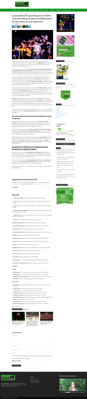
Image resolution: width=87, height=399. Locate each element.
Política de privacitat (34, 380)
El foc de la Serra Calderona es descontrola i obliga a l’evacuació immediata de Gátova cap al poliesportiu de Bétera (66, 176)
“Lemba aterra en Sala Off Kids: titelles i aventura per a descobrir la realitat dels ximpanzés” (18, 323)
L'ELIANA (57, 112)
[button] (73, 10)
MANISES (58, 111)
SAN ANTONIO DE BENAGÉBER (62, 113)
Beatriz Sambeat (16, 23)
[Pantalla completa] (84, 392)
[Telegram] (29, 26)
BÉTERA (57, 117)
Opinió (46, 10)
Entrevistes (42, 10)
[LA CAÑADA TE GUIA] (65, 95)
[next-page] (14, 327)
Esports (36, 10)
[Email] (24, 26)
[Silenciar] (82, 392)
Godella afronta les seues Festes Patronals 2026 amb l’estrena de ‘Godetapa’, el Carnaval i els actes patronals (66, 152)
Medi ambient (31, 10)
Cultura (24, 10)
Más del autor (26, 309)
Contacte (32, 378)
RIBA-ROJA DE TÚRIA (60, 115)
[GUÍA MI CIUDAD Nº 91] (62, 79)
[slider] (72, 392)
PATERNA (58, 107)
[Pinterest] (18, 26)
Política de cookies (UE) (34, 382)
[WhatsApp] (21, 26)
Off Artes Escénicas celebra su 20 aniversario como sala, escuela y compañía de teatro (46, 323)
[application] (72, 386)
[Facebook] (13, 26)
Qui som (32, 376)
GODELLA (58, 110)
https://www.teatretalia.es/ (37, 184)
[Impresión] (27, 26)
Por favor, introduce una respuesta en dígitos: (21, 358)
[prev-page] (12, 327)
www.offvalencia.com (16, 184)
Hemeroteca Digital (66, 10)
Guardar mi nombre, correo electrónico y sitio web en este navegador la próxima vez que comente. (32, 355)
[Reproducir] (61, 392)
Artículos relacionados (17, 309)
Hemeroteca (58, 10)
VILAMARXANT (59, 116)
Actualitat (14, 10)
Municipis (19, 10)
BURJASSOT (58, 108)
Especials (52, 10)
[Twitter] (16, 26)
